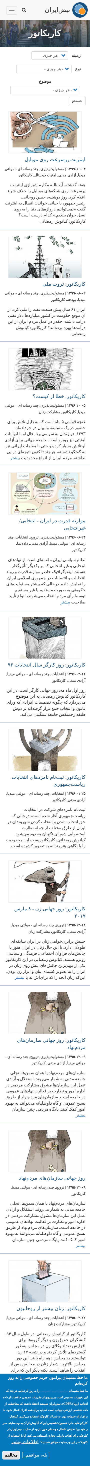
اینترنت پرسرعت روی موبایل (55, 159)
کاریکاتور (25, 175)
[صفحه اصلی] (80, 10)
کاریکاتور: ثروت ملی (64, 284)
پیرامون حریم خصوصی (54, 1391)
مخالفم (11, 1455)
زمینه (76, 55)
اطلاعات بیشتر (24, 1441)
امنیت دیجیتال (45, 175)
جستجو (77, 101)
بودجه (71, 300)
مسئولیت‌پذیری (52, 169)
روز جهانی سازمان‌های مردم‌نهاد (52, 1178)
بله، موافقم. (35, 1455)
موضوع (45, 81)
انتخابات (22, 537)
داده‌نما (22, 543)
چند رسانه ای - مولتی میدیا (28, 674)
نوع (78, 69)
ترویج (34, 537)
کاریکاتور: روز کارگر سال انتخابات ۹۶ (47, 664)
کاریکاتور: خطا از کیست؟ (59, 396)
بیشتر (15, 458)
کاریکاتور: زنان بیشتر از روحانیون (51, 1308)
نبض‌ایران (57, 9)
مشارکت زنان (49, 412)
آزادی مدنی (67, 175)
